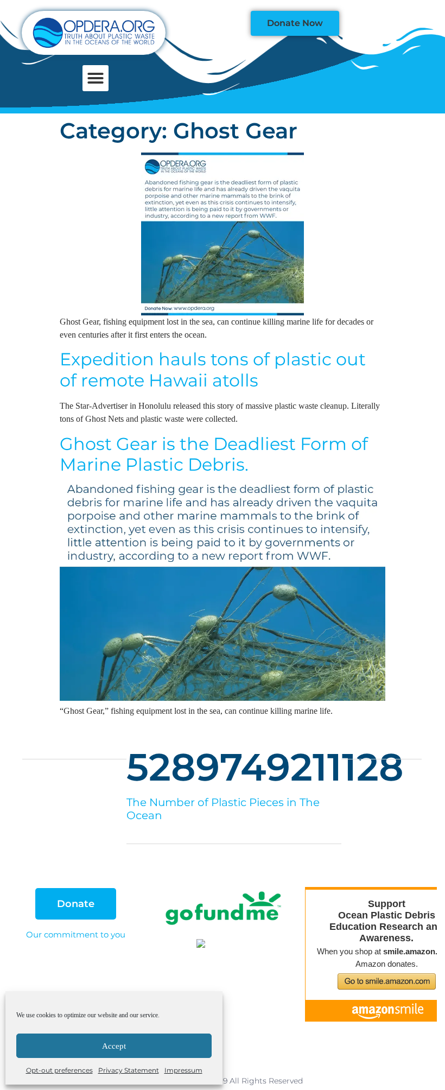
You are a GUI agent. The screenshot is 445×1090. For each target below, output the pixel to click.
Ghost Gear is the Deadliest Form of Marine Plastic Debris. (214, 454)
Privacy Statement (128, 1070)
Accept (114, 1046)
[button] (95, 78)
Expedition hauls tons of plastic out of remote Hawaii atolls (213, 369)
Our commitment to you (75, 934)
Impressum (183, 1070)
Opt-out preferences (59, 1070)
